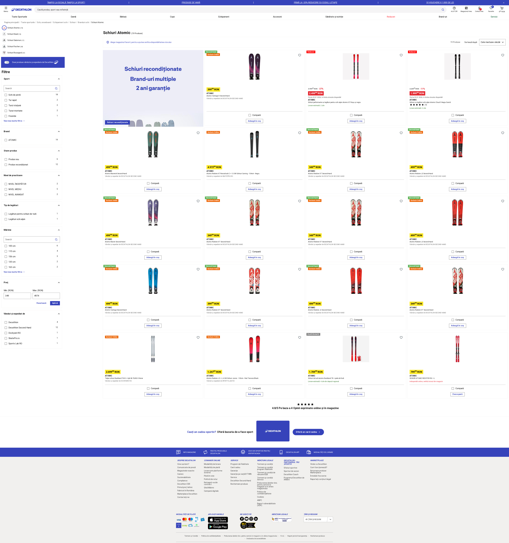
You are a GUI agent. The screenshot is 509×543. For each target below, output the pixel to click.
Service (234, 477)
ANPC (259, 500)
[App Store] (218, 521)
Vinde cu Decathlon (318, 464)
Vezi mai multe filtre (13, 121)
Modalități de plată (212, 467)
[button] (32, 95)
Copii (172, 16)
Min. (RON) (9, 290)
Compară (256, 115)
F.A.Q (282, 536)
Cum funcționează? (318, 467)
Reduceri (391, 16)
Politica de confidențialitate (264, 493)
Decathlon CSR (183, 484)
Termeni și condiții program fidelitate (265, 468)
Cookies (260, 497)
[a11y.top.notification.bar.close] (503, 2)
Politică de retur (211, 479)
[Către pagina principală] (21, 10)
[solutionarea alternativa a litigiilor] (282, 520)
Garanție (234, 471)
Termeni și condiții (265, 464)
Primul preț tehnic (185, 487)
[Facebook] (242, 519)
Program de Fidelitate (240, 464)
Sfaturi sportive (290, 468)
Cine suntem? (183, 464)
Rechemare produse (239, 484)
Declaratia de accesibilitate (256, 539)
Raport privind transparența (297, 536)
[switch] (6, 62)
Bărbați (123, 16)
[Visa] (178, 519)
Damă (73, 16)
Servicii (494, 16)
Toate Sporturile (19, 16)
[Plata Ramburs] (190, 526)
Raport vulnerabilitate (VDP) (266, 504)
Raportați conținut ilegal (320, 479)
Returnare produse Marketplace (318, 471)
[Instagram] (251, 519)
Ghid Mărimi (209, 488)
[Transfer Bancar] (196, 521)
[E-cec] (178, 527)
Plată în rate (209, 476)
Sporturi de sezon (291, 471)
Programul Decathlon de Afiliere (294, 479)
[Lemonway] (196, 525)
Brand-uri (443, 16)
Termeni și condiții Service (265, 479)
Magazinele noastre (185, 471)
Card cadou (235, 467)
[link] (117, 122)
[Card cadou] (202, 520)
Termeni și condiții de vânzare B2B (266, 473)
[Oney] (184, 525)
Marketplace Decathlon (187, 494)
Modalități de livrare (212, 464)
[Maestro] (190, 520)
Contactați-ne (183, 497)
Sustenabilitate (184, 477)
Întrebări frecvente (318, 476)
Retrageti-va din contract (211, 483)
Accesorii (277, 16)
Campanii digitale (211, 491)
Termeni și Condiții (191, 536)
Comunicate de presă (186, 467)
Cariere (180, 474)
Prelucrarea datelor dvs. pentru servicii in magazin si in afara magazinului (267, 485)
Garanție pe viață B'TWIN (241, 474)
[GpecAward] (248, 528)
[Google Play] (218, 528)
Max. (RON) (38, 290)
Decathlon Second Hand (241, 481)
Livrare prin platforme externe (213, 471)
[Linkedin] (256, 519)
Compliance (182, 481)
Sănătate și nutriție (334, 16)
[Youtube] (247, 519)
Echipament (223, 16)
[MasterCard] (184, 520)
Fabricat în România (185, 490)
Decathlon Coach (291, 474)
